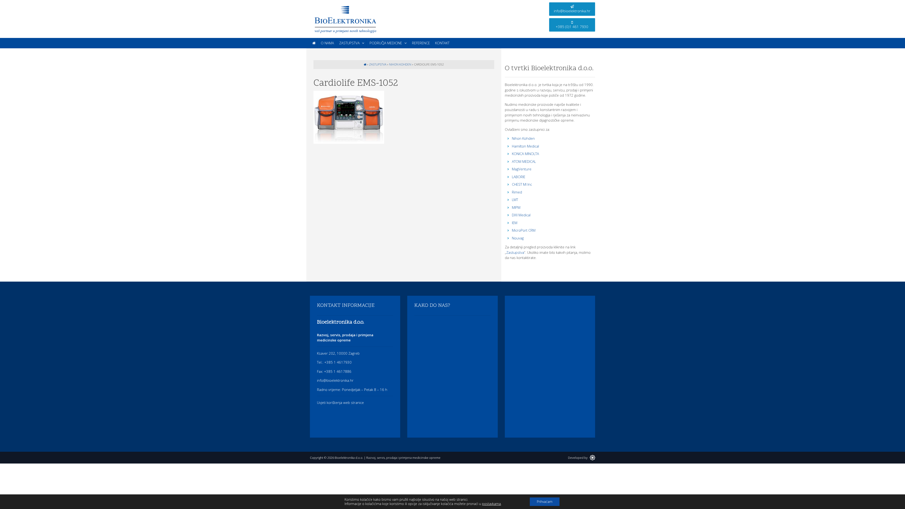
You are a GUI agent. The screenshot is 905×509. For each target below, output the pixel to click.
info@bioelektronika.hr (572, 10)
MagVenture (521, 169)
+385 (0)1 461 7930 (572, 26)
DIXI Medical (521, 215)
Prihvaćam (544, 501)
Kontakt (442, 43)
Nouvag (518, 238)
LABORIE (518, 176)
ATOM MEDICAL (524, 161)
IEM (514, 222)
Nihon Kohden (400, 64)
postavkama (491, 504)
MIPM (516, 207)
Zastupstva (349, 43)
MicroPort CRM (523, 230)
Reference (421, 43)
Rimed (517, 192)
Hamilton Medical (525, 146)
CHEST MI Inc (522, 184)
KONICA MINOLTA (525, 153)
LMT (515, 199)
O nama (327, 43)
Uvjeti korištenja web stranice (340, 402)
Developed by (578, 458)
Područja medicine (386, 43)
